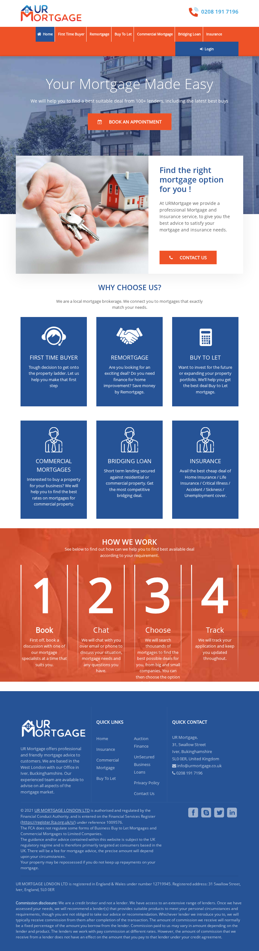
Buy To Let (123, 34)
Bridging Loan (189, 34)
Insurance (214, 34)
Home (47, 34)
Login (209, 48)
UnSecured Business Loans (144, 764)
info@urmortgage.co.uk (199, 766)
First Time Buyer (71, 34)
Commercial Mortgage (155, 34)
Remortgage (99, 34)
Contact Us (144, 793)
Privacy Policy (147, 783)
